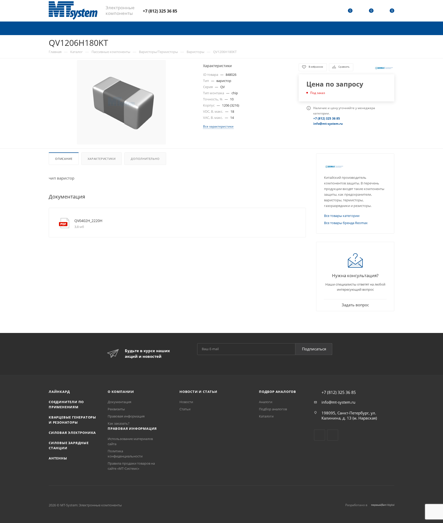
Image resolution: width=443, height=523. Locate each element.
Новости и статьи (198, 391)
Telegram (186, 10)
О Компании (121, 391)
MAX (199, 10)
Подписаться (314, 348)
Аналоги (265, 402)
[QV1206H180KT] (121, 102)
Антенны (58, 458)
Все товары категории (341, 215)
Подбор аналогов (277, 391)
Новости (186, 402)
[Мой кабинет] (329, 11)
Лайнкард (59, 391)
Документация (119, 402)
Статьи (184, 409)
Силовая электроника (72, 432)
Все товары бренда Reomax (346, 223)
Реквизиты (116, 409)
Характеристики (101, 159)
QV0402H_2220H (88, 220)
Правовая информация (126, 416)
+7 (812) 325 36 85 (160, 11)
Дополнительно (145, 159)
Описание (63, 159)
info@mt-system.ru (338, 402)
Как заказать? (118, 423)
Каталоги (266, 416)
